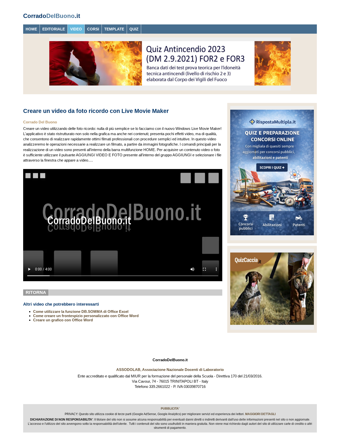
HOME (31, 29)
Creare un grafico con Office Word (63, 320)
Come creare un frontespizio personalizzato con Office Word (86, 316)
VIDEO (76, 29)
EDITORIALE (53, 29)
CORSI (93, 29)
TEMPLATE (114, 29)
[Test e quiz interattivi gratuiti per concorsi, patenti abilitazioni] (272, 236)
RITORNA (36, 292)
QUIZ (133, 29)
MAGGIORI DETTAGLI (260, 414)
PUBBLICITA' (170, 408)
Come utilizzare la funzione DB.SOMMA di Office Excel (80, 311)
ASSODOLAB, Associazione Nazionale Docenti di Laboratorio (170, 369)
